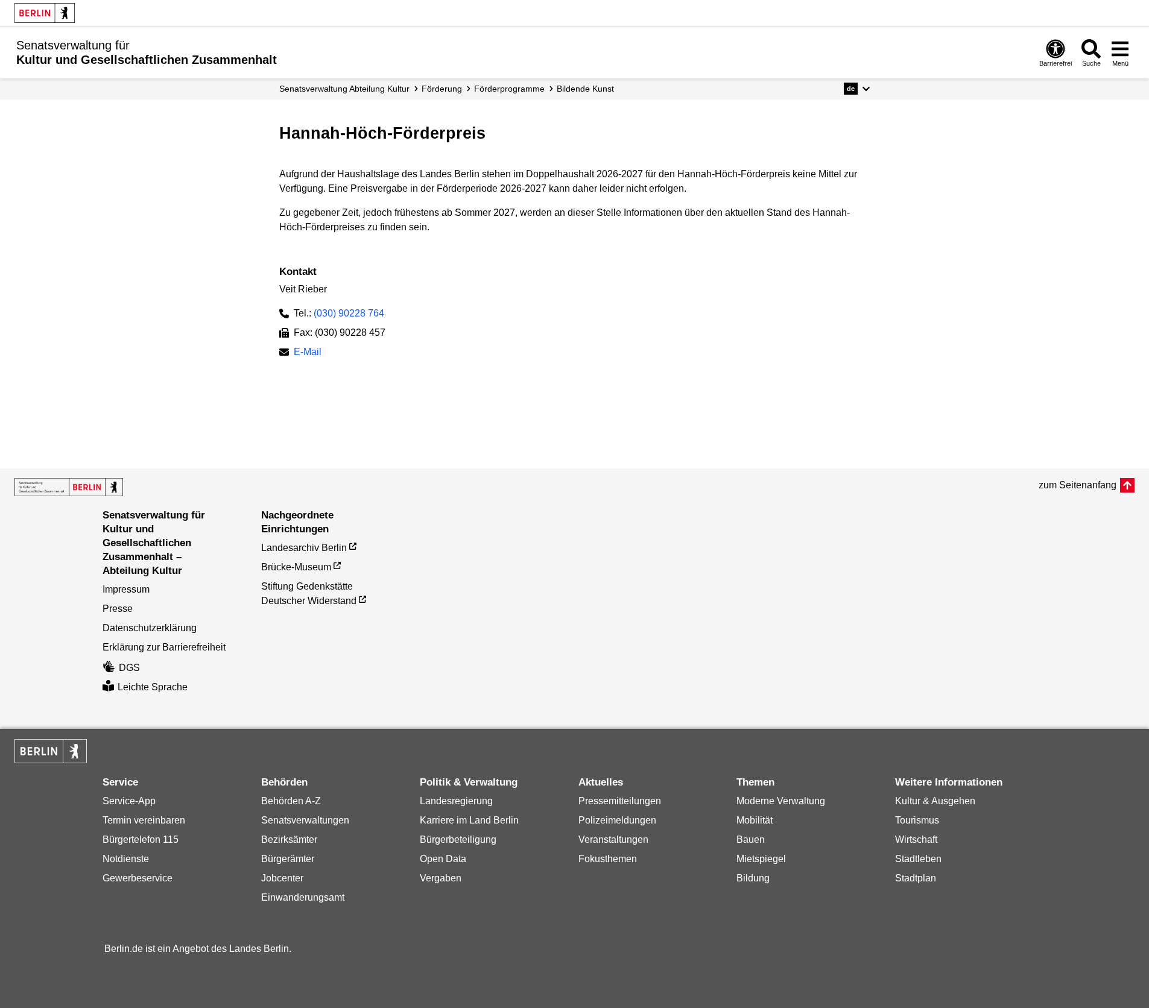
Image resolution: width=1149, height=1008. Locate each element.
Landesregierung (456, 801)
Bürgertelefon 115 (141, 839)
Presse (118, 608)
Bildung (753, 878)
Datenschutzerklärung (150, 628)
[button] (857, 89)
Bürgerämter (287, 859)
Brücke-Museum (296, 567)
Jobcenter (282, 878)
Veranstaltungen (613, 839)
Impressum (126, 589)
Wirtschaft (916, 839)
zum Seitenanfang (1077, 485)
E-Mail (307, 353)
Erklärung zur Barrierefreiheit (164, 647)
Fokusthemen (607, 859)
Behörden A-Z (291, 801)
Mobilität (754, 820)
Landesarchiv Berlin (304, 548)
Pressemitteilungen (619, 801)
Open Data (443, 859)
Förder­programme (509, 88)
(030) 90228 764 (349, 313)
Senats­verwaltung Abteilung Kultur (344, 88)
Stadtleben (918, 859)
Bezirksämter (289, 839)
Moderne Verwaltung (780, 801)
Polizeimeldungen (617, 820)
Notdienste (126, 859)
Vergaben (440, 878)
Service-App (129, 801)
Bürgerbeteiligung (458, 839)
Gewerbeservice (138, 878)
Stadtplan (915, 878)
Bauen (750, 839)
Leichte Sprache (153, 687)
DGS (129, 668)
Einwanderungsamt (302, 897)
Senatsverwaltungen (305, 820)
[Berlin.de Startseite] (44, 13)
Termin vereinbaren (144, 820)
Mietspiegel (761, 859)
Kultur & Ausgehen (935, 801)
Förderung (442, 88)
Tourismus (917, 820)
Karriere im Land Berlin (469, 820)
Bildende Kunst (585, 88)
